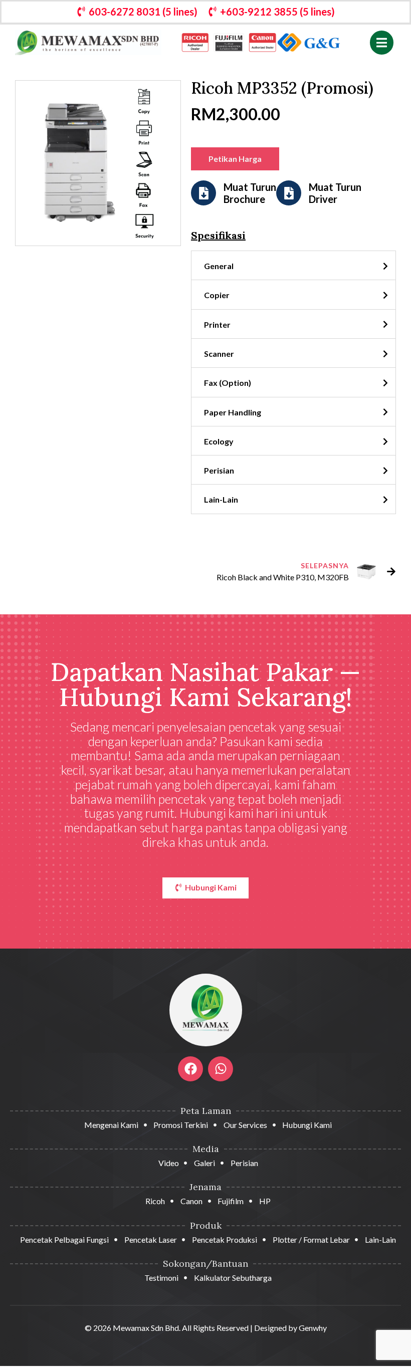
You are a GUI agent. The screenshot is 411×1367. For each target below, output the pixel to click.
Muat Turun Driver (335, 193)
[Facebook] (190, 1068)
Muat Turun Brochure (250, 193)
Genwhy (313, 1327)
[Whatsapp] (220, 1068)
